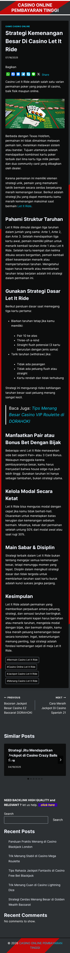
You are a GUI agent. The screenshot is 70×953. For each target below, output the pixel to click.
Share (45, 74)
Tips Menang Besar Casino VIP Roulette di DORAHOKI (36, 415)
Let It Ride (24, 206)
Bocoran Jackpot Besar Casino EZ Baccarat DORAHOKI (18, 705)
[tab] (28, 779)
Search (9, 813)
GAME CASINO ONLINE (17, 26)
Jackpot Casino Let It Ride (22, 673)
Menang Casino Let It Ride (22, 681)
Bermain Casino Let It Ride (22, 659)
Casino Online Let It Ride (21, 666)
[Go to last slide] (9, 760)
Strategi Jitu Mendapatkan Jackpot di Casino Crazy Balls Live (32, 755)
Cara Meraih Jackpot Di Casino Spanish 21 (53, 705)
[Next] (60, 760)
